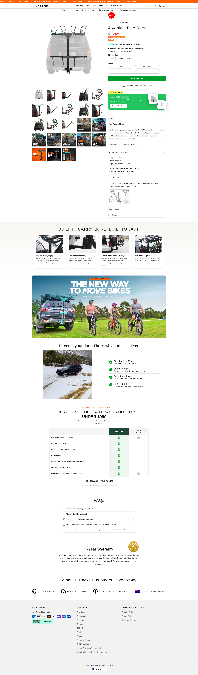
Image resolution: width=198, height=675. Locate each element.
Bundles (80, 624)
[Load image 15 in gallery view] (69, 125)
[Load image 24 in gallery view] (54, 155)
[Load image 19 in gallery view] (54, 140)
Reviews (80, 636)
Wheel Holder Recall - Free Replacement (92, 652)
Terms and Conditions (130, 620)
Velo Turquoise (147, 67)
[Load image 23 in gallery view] (39, 155)
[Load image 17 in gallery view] (99, 125)
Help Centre (36, 612)
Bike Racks (81, 612)
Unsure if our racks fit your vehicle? (90, 648)
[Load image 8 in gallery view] (54, 110)
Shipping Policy (127, 612)
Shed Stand (81, 616)
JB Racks (80, 628)
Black (121, 67)
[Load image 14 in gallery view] (54, 125)
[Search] (155, 5)
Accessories (81, 620)
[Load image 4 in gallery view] (84, 95)
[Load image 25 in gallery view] (69, 155)
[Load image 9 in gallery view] (69, 110)
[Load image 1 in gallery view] (39, 95)
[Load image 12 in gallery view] (99, 110)
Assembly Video (115, 177)
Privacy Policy (127, 616)
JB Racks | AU (94, 665)
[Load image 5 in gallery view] (99, 95)
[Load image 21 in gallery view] (84, 140)
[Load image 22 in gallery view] (99, 140)
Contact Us (46, 612)
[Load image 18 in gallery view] (39, 140)
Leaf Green (134, 72)
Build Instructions (83, 644)
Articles (79, 632)
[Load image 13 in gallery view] (39, 125)
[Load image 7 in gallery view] (39, 110)
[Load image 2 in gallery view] (54, 95)
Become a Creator (83, 640)
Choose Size (113, 55)
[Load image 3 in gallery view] (69, 95)
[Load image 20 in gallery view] (69, 140)
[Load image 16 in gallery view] (84, 125)
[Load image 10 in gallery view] (84, 110)
